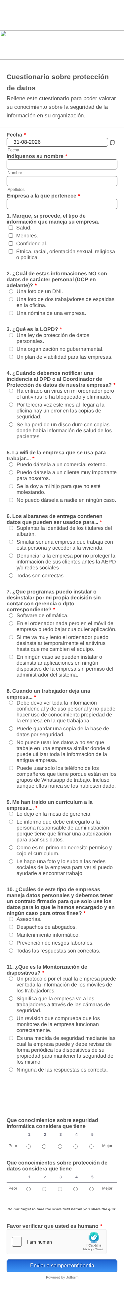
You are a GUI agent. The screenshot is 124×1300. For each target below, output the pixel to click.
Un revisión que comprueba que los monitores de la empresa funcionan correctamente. (58, 1024)
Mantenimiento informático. (48, 935)
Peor (13, 1145)
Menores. (27, 235)
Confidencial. (31, 243)
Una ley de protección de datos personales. (53, 338)
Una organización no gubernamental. (60, 349)
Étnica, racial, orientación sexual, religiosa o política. (65, 254)
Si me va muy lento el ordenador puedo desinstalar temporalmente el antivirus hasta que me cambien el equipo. (62, 643)
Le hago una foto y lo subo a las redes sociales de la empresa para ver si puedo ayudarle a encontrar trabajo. (65, 867)
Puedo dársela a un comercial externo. (62, 464)
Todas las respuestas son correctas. (58, 950)
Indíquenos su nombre (37, 156)
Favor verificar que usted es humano (54, 1226)
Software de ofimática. (42, 615)
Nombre (15, 172)
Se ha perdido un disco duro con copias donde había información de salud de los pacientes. (64, 430)
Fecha (13, 150)
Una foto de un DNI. (40, 291)
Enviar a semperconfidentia (62, 1265)
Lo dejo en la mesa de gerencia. (54, 814)
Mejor (107, 1145)
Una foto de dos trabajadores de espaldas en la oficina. (65, 302)
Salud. (23, 227)
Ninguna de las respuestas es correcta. (62, 1070)
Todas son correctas (40, 575)
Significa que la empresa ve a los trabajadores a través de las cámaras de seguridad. (63, 1004)
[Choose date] (112, 142)
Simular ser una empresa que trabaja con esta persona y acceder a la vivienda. (65, 545)
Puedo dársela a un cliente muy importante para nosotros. (67, 475)
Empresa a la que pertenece (43, 195)
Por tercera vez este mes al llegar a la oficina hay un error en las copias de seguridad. (60, 410)
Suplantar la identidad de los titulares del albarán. (64, 531)
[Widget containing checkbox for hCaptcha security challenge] (56, 1241)
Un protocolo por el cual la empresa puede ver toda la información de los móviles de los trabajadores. (66, 984)
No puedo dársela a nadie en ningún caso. (66, 500)
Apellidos (16, 189)
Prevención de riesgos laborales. (55, 943)
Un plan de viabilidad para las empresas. (64, 357)
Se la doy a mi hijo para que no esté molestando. (59, 489)
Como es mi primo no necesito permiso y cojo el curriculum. (64, 850)
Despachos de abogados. (47, 927)
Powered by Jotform (62, 1277)
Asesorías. (29, 919)
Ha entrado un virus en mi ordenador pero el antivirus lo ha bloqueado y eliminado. (65, 394)
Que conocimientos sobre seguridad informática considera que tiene (52, 1123)
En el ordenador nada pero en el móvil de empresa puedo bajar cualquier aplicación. (66, 626)
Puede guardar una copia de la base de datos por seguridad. (63, 731)
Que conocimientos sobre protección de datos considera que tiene (57, 1165)
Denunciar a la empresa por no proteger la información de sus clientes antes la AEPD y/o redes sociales (66, 561)
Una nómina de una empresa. (51, 313)
